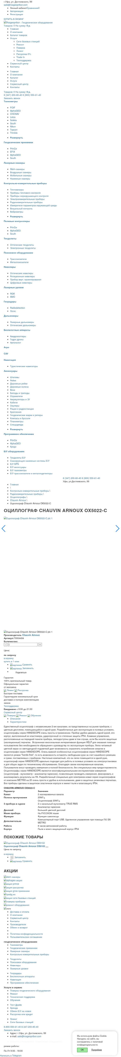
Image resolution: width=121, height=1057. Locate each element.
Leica (12, 117)
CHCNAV (14, 113)
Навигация (15, 979)
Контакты (15, 66)
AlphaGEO (15, 110)
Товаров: (17, 25)
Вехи (12, 389)
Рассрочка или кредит (21, 1014)
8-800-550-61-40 (12, 1026)
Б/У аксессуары (18, 467)
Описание (15, 718)
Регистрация (16, 14)
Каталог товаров (18, 35)
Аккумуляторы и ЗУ (20, 399)
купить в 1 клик (11, 661)
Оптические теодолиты (22, 244)
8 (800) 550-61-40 (32, 94)
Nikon (13, 126)
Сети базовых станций (28, 41)
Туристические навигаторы (24, 366)
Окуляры (14, 405)
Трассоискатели (18, 258)
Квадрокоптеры (18, 336)
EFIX (12, 151)
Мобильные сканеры (21, 175)
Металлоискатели (19, 262)
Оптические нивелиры (21, 273)
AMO (12, 296)
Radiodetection (17, 307)
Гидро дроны (16, 339)
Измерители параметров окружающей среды (33, 205)
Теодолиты (15, 959)
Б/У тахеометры (18, 470)
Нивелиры (15, 965)
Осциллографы (18, 497)
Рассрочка (22, 690)
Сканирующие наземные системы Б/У (29, 460)
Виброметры (16, 211)
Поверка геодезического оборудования (30, 990)
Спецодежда (16, 424)
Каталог (14, 77)
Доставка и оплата (19, 911)
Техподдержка (23, 60)
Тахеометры (16, 944)
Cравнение (33, 7)
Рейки (13, 380)
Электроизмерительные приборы (27, 199)
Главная (14, 28)
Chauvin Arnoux (18, 500)
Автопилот (15, 342)
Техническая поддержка (22, 996)
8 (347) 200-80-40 (13, 94)
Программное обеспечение (24, 982)
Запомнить (28, 668)
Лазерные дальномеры (22, 322)
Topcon (13, 129)
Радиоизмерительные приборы (26, 202)
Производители (18, 924)
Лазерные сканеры (20, 951)
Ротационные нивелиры (22, 276)
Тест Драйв (16, 1004)
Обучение (35, 715)
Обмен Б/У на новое (20, 1011)
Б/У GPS (14, 463)
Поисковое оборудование (23, 962)
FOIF (12, 107)
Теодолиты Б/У (18, 457)
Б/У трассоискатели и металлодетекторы (31, 473)
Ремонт (20, 44)
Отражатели (16, 396)
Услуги (13, 38)
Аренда (14, 1007)
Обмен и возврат (19, 927)
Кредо (13, 446)
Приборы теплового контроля (25, 192)
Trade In (20, 57)
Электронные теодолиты (23, 247)
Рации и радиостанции (22, 408)
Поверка (20, 47)
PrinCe (13, 148)
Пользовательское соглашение (26, 936)
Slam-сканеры (17, 169)
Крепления (15, 411)
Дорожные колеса (19, 386)
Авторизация (16, 11)
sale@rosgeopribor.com (16, 4)
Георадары (16, 973)
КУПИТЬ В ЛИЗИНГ (14, 18)
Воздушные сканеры (20, 172)
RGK (12, 293)
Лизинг (19, 50)
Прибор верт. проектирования (25, 279)
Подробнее (96, 1049)
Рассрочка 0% (23, 53)
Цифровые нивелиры (21, 282)
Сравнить (27, 664)
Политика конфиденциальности (26, 933)
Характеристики (18, 721)
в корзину (9, 854)
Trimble (13, 132)
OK (82, 1050)
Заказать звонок (12, 98)
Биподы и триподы (19, 392)
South (13, 123)
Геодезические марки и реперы (26, 415)
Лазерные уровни (19, 968)
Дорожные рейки (18, 383)
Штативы (14, 377)
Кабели (14, 402)
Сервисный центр (19, 63)
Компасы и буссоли (20, 418)
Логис (13, 310)
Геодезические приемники (23, 947)
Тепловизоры (17, 189)
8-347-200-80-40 (29, 1026)
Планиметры (16, 421)
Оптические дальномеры (23, 325)
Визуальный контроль (21, 208)
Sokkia (13, 120)
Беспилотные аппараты (22, 976)
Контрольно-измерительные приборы (29, 490)
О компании (16, 31)
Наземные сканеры (20, 178)
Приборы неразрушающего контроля (29, 195)
